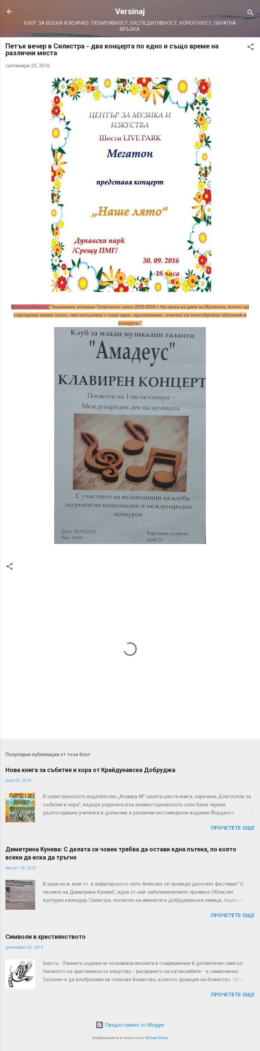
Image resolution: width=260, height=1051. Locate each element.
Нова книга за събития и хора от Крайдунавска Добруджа (90, 769)
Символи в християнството (45, 936)
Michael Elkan (156, 1038)
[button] (250, 48)
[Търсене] (250, 13)
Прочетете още (233, 828)
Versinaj (130, 11)
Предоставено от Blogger (134, 1025)
